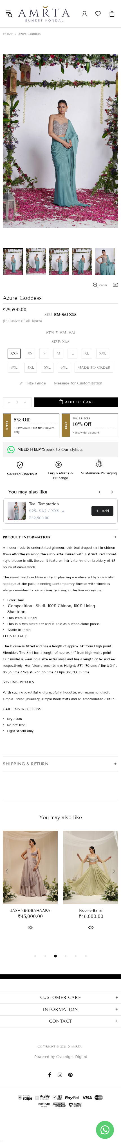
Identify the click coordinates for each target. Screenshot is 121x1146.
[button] (60, 141)
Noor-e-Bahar (91, 910)
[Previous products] (99, 492)
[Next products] (112, 492)
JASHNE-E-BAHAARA (30, 910)
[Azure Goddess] (13, 261)
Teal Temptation (44, 504)
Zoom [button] (103, 285)
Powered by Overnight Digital (60, 1057)
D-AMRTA (44, 14)
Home (8, 34)
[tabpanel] (30, 887)
